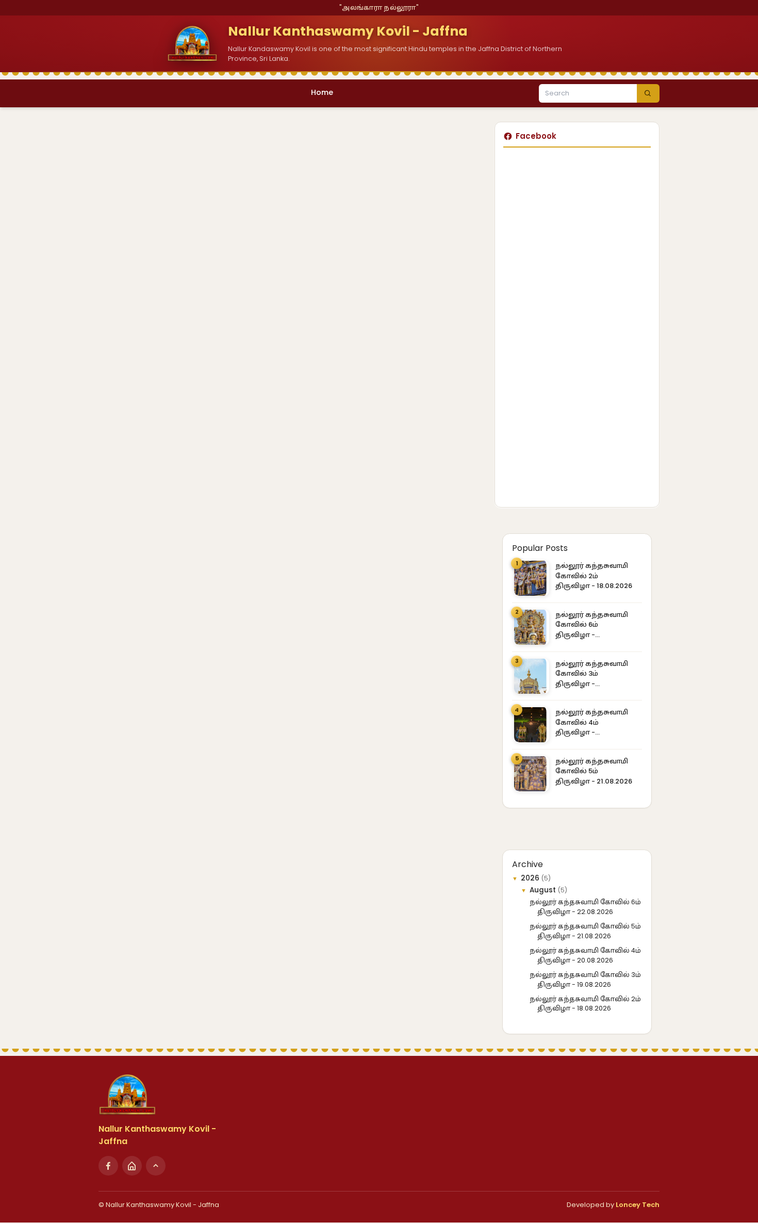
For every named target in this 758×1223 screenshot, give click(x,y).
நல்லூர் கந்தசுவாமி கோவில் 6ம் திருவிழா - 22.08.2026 (591, 625)
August (544, 890)
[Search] (648, 93)
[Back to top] (156, 1166)
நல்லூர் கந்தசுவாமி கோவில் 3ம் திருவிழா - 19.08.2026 (591, 674)
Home (322, 92)
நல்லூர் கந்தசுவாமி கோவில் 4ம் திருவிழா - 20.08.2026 (591, 722)
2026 (531, 878)
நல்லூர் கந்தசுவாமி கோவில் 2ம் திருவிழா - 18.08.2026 (593, 576)
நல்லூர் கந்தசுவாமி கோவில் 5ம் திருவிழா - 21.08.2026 (593, 771)
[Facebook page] (108, 1166)
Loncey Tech (638, 1205)
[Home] (132, 1166)
